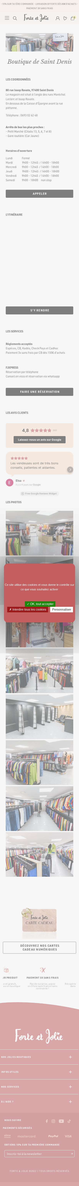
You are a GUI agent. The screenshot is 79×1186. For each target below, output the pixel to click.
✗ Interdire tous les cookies (27, 609)
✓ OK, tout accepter (40, 604)
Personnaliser (61, 609)
